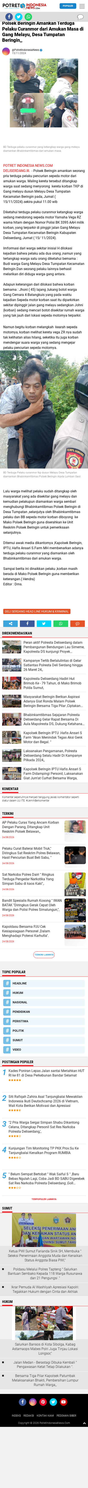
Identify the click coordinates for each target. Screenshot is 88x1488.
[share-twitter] (44, 623)
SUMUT (18, 1040)
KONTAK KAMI (45, 1415)
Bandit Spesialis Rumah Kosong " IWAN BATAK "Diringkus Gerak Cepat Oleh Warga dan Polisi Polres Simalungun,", (32, 905)
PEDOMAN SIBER (66, 1415)
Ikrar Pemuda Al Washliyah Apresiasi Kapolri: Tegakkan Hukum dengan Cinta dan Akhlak (45, 1289)
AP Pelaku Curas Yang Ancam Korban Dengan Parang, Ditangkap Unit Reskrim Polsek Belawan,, (30, 827)
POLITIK (18, 1030)
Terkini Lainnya (44, 954)
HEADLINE (20, 983)
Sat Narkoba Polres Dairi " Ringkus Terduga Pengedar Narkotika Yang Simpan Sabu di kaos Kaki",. (28, 879)
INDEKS (16, 1415)
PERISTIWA (20, 1021)
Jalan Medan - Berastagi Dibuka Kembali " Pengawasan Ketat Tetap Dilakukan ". (45, 1364)
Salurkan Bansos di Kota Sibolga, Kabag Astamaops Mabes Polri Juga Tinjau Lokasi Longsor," (45, 1348)
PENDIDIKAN (21, 1011)
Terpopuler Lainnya (44, 1199)
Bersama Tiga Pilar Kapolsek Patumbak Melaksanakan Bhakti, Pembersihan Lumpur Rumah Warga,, (45, 1380)
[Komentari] (77, 623)
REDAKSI (28, 1415)
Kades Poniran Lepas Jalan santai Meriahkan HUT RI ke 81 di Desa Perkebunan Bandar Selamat (47, 1073)
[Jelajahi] (82, 6)
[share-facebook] (27, 623)
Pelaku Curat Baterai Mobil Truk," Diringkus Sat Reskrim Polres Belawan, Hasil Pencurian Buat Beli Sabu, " (31, 853)
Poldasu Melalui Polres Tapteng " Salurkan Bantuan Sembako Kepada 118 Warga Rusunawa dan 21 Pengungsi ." (45, 1273)
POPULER (68, 6)
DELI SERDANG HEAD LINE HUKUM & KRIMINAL (37, 611)
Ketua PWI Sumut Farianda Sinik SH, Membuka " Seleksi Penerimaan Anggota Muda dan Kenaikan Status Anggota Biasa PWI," (45, 1255)
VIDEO (17, 1049)
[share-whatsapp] (60, 623)
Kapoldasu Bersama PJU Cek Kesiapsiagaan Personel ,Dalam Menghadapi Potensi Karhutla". (26, 931)
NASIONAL (20, 1002)
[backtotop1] (84, 1423)
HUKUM (18, 993)
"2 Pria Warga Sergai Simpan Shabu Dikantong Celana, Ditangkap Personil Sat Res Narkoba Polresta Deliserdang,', (44, 1127)
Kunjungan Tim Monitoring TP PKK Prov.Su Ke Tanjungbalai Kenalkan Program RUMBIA (44, 1150)
